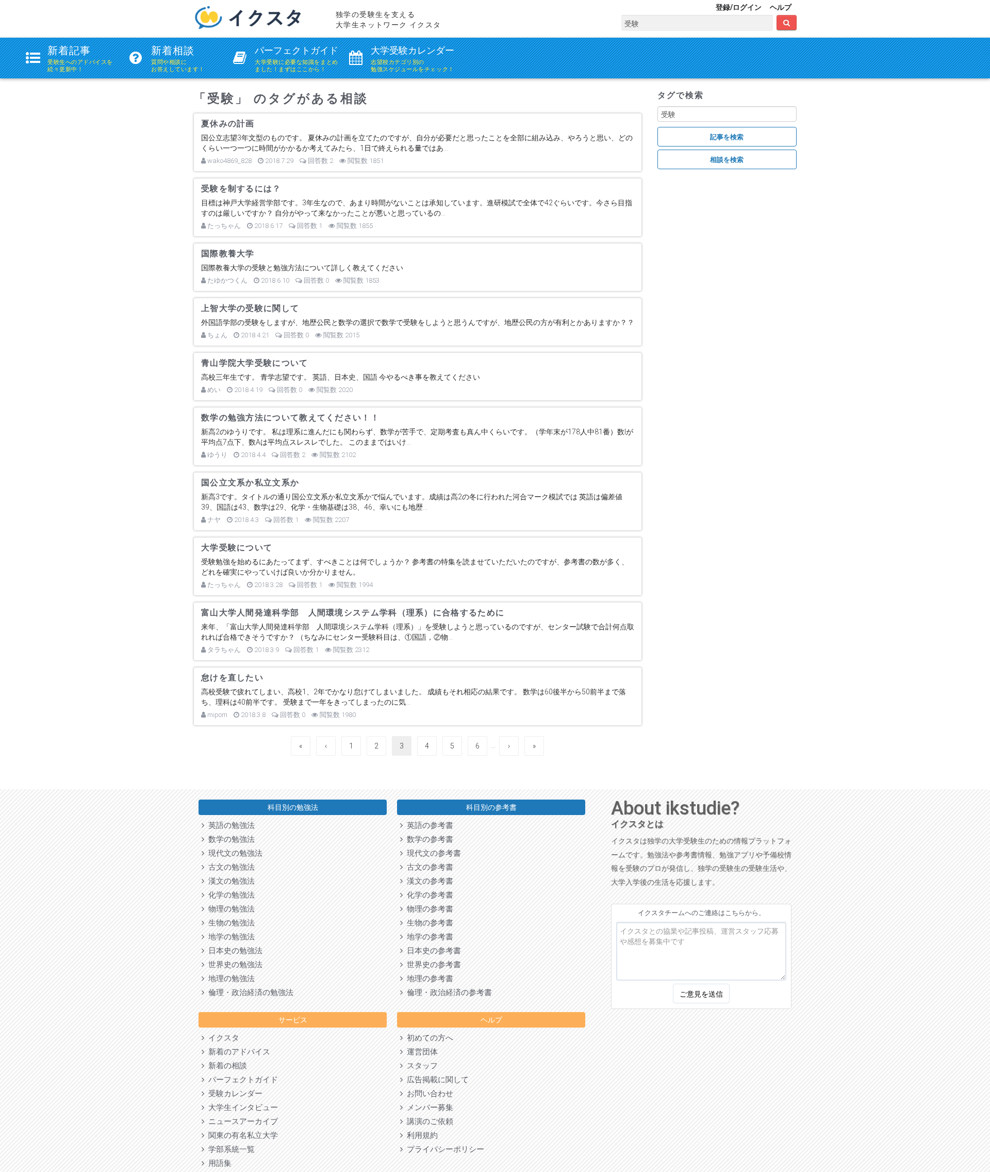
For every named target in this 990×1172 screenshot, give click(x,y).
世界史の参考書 (432, 964)
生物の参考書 (428, 922)
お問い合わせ (428, 1093)
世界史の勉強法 (233, 964)
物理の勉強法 (229, 909)
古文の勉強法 (229, 867)
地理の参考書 (428, 978)
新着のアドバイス (237, 1051)
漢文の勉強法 (229, 881)
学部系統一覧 (229, 1149)
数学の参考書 (428, 839)
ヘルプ (780, 7)
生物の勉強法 (229, 922)
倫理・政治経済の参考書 (447, 992)
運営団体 (420, 1051)
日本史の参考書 (432, 950)
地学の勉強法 (229, 936)
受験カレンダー (233, 1093)
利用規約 (420, 1135)
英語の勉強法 (229, 825)
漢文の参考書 (428, 881)
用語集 (218, 1163)
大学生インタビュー (241, 1107)
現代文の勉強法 (233, 853)
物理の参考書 (428, 909)
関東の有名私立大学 (241, 1135)
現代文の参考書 (432, 853)
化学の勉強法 (229, 895)
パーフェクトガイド (241, 1079)
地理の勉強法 (229, 978)
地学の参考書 (428, 936)
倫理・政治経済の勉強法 (248, 992)
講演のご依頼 (428, 1121)
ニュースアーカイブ (241, 1121)
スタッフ (420, 1065)
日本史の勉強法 (233, 950)
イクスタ (221, 1038)
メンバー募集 (428, 1107)
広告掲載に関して (436, 1079)
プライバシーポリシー (443, 1149)
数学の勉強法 (229, 839)
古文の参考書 (428, 867)
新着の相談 (225, 1065)
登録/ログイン (739, 7)
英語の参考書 (428, 825)
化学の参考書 (428, 895)
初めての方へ (428, 1038)
